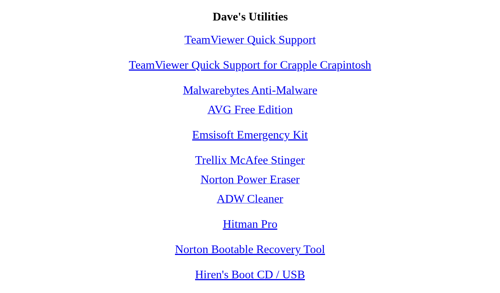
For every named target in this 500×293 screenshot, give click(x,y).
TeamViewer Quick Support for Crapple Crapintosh (250, 64)
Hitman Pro (250, 223)
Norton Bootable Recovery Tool (250, 249)
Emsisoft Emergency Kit (250, 134)
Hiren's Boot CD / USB (250, 274)
